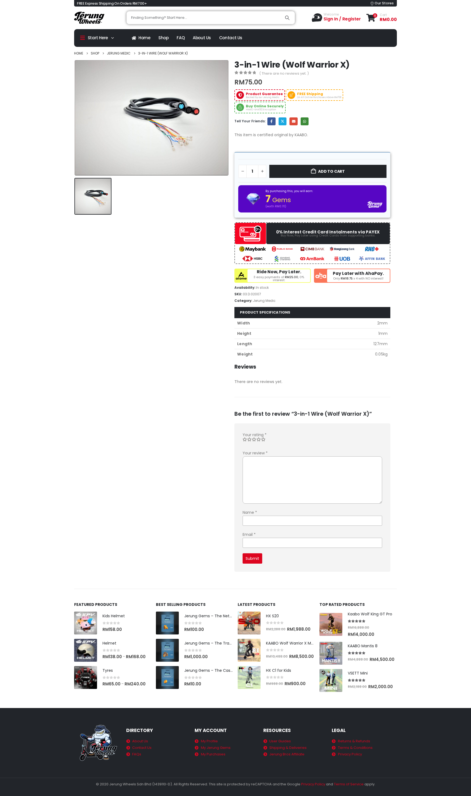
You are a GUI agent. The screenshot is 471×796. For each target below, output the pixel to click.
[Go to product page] (85, 623)
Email (293, 121)
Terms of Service (349, 784)
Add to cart (331, 171)
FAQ (181, 38)
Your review (255, 453)
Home (144, 38)
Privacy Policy (313, 784)
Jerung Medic (264, 300)
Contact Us (230, 38)
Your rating (255, 435)
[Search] (287, 17)
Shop (163, 38)
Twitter (282, 121)
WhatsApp (305, 121)
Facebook (271, 121)
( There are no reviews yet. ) (284, 73)
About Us (202, 38)
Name (250, 512)
